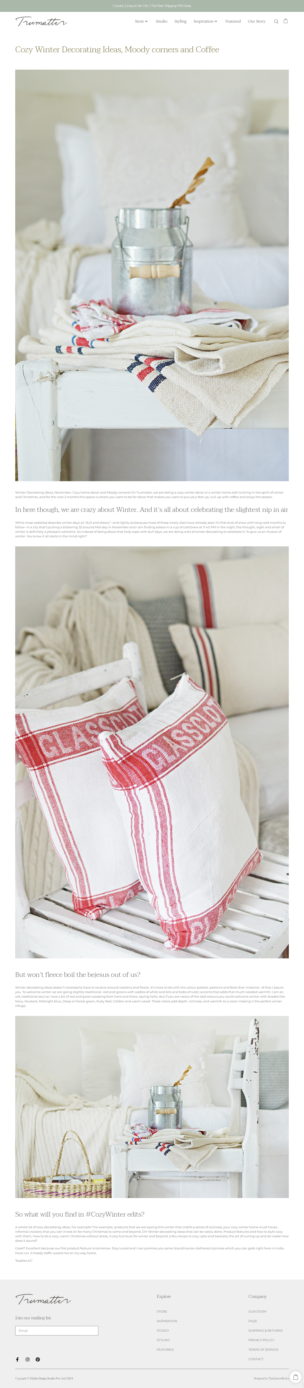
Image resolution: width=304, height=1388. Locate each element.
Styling (180, 21)
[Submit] (90, 1330)
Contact (255, 1359)
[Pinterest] (38, 1359)
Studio (161, 21)
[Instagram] (27, 1359)
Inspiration (204, 21)
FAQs (252, 1321)
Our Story (257, 21)
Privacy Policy (261, 1340)
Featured (233, 21)
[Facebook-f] (17, 1359)
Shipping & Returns (265, 1330)
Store (139, 21)
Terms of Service (263, 1349)
